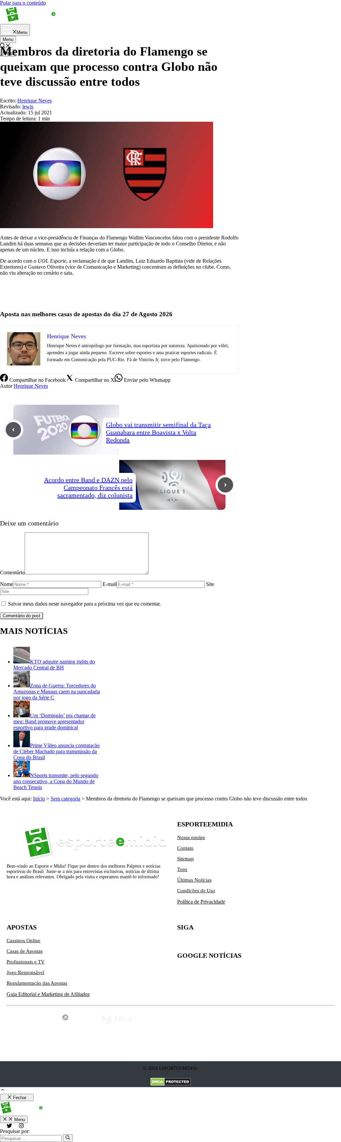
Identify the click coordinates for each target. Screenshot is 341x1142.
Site (210, 584)
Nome (6, 584)
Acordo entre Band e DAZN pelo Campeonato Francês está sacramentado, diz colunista (88, 487)
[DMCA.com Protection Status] (171, 1082)
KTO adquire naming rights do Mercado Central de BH (54, 664)
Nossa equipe (191, 837)
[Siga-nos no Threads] (224, 943)
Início (39, 798)
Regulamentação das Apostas (37, 983)
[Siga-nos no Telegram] (238, 943)
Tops (182, 869)
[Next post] (225, 485)
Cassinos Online (23, 940)
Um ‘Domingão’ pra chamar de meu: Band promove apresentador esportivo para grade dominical (54, 721)
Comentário (12, 572)
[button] (2, 1090)
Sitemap (185, 858)
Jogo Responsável (25, 972)
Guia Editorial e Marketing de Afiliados (48, 994)
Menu (8, 39)
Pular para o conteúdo (23, 3)
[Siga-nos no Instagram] (196, 943)
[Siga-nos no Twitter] (182, 943)
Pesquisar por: (15, 1131)
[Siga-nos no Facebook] (210, 943)
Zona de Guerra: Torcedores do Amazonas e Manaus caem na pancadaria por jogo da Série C (56, 691)
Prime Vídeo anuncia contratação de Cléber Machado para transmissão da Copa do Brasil (56, 751)
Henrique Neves (31, 386)
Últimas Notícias (194, 880)
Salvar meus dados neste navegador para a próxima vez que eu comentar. (84, 604)
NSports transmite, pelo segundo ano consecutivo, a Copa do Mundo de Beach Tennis (55, 781)
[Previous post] (13, 430)
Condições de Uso (196, 890)
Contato (185, 848)
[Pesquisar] (68, 1138)
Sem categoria (65, 798)
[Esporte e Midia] (40, 21)
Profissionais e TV (26, 961)
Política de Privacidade (201, 902)
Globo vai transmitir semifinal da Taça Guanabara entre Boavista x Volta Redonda (158, 432)
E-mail (110, 584)
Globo (6, 295)
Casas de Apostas (25, 951)
